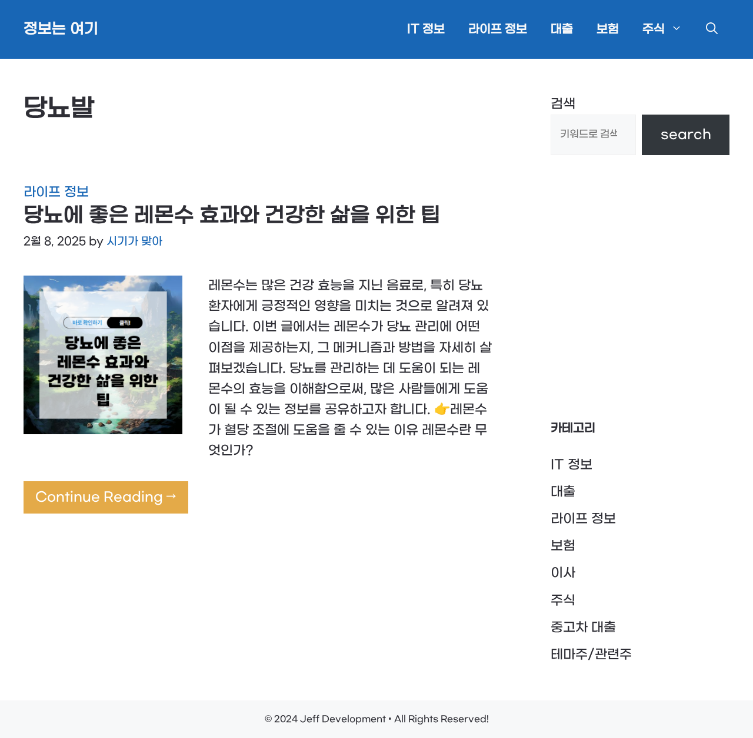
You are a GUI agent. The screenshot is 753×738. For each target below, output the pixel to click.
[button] (711, 29)
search (686, 134)
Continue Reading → (105, 497)
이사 (563, 573)
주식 (653, 29)
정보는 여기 (61, 29)
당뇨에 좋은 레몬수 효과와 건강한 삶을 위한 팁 (232, 215)
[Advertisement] (640, 287)
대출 (562, 29)
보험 (608, 29)
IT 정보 (426, 29)
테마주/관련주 (591, 654)
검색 (563, 104)
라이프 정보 (497, 29)
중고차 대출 (583, 627)
